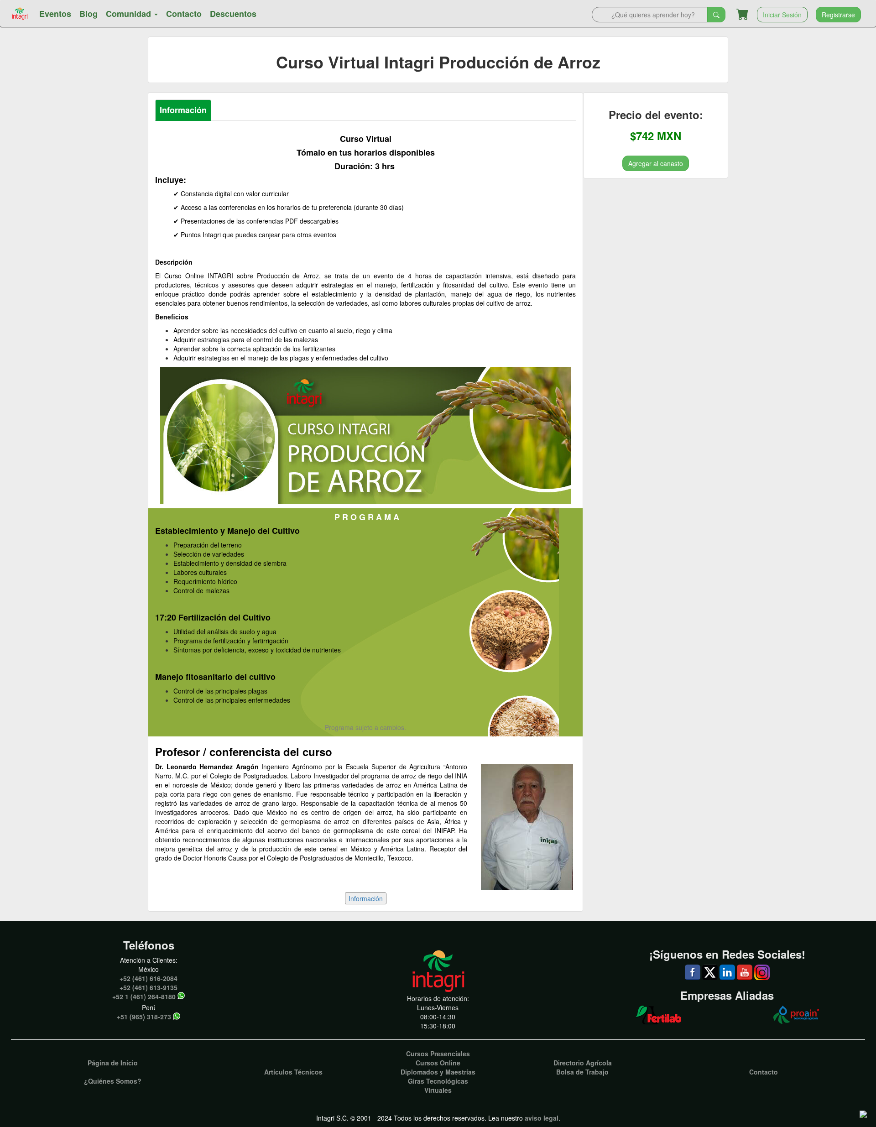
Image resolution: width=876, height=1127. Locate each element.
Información (183, 110)
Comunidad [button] (129, 14)
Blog (88, 14)
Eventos (55, 14)
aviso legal (541, 1117)
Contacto (184, 14)
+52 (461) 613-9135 (148, 987)
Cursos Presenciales (438, 1053)
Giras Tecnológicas (438, 1080)
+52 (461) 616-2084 (148, 978)
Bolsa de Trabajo (582, 1071)
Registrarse (838, 14)
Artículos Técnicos (293, 1071)
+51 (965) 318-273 (144, 1016)
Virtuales (438, 1090)
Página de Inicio (113, 1062)
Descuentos (233, 14)
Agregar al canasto (655, 162)
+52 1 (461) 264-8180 (144, 996)
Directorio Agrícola (582, 1062)
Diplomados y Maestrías (438, 1071)
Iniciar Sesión (782, 14)
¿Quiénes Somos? (112, 1080)
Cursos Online (438, 1062)
